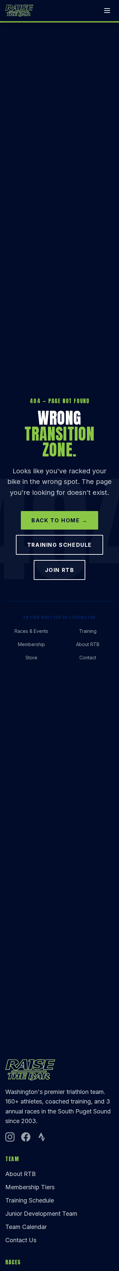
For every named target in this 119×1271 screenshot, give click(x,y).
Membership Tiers (30, 1187)
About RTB (87, 644)
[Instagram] (10, 1137)
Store (31, 657)
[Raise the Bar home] (19, 11)
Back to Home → (59, 520)
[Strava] (41, 1137)
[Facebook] (25, 1137)
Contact (87, 657)
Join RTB (59, 570)
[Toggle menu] (107, 10)
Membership (31, 644)
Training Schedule (59, 544)
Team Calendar (26, 1226)
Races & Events (31, 631)
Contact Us (20, 1240)
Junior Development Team (41, 1213)
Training (88, 631)
